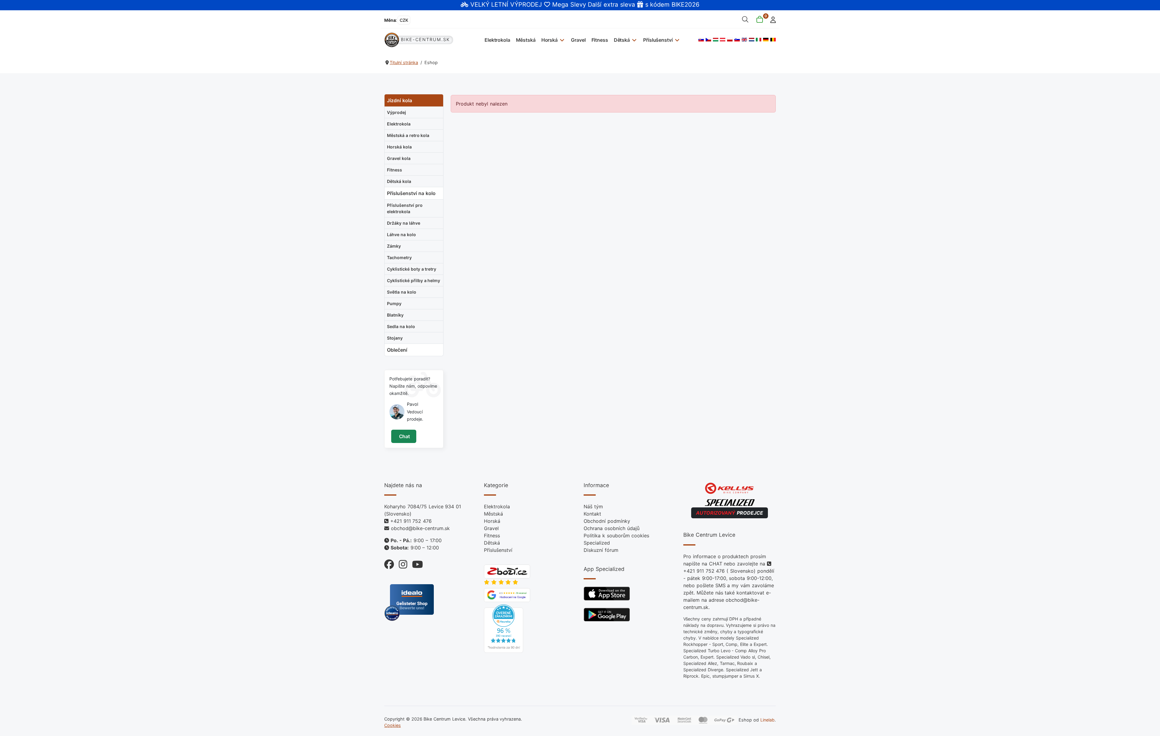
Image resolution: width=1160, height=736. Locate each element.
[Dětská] (633, 39)
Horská (549, 40)
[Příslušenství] (676, 39)
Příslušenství (657, 40)
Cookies (392, 725)
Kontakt (592, 514)
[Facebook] (389, 563)
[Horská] (561, 39)
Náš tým (593, 506)
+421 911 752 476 (411, 521)
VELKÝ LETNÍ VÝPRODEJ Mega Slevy (528, 4)
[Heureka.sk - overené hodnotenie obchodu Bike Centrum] (503, 628)
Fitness (599, 40)
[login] (771, 19)
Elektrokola (497, 40)
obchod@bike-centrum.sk (420, 528)
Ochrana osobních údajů (612, 528)
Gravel (578, 40)
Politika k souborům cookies (616, 535)
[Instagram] (400, 563)
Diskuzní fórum (601, 550)
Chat (404, 436)
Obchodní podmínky (607, 521)
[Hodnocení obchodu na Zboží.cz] (507, 571)
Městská (526, 40)
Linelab (767, 719)
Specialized (597, 543)
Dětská (622, 40)
